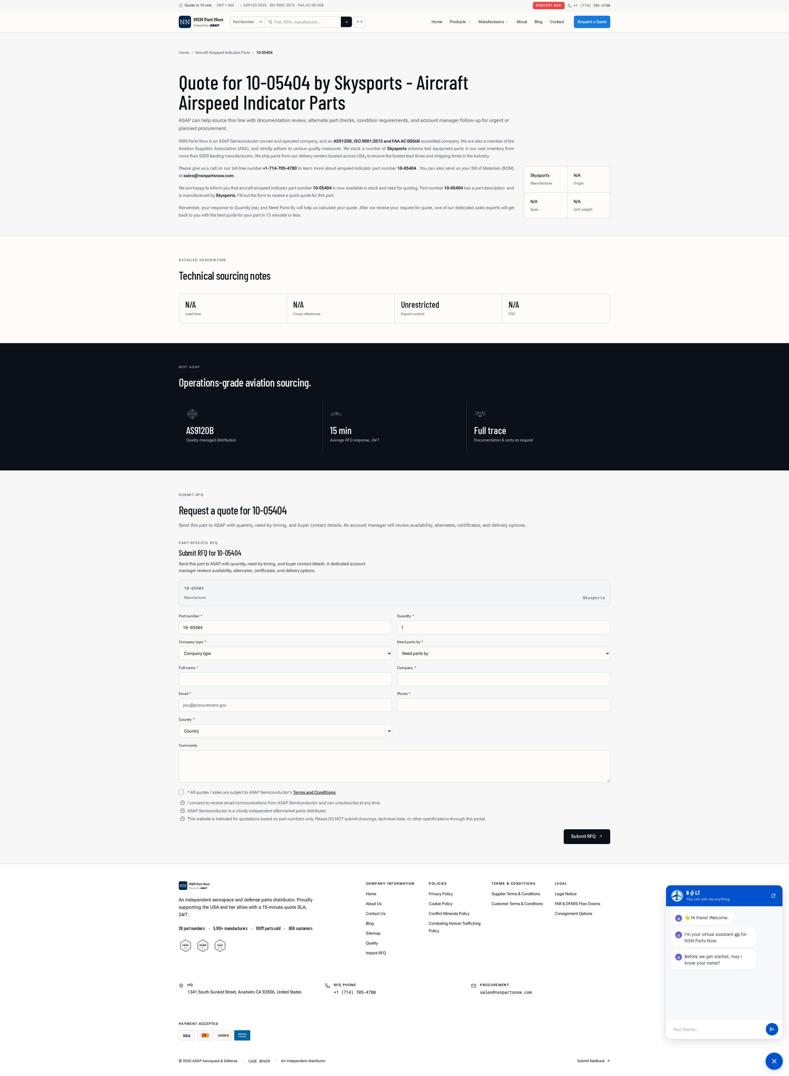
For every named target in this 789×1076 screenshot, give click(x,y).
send (772, 1029)
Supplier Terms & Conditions (516, 893)
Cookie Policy (440, 903)
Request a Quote (592, 21)
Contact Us (375, 913)
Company (406, 668)
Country (187, 719)
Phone (404, 694)
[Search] (346, 22)
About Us (374, 903)
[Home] (194, 885)
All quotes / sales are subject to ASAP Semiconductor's (261, 792)
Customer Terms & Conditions (517, 903)
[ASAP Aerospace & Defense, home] (201, 21)
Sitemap (373, 933)
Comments (188, 745)
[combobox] (303, 22)
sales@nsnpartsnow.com (506, 992)
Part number (190, 616)
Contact (557, 21)
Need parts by (410, 642)
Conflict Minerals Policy (449, 913)
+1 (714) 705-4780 (592, 5)
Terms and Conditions (314, 792)
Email (185, 694)
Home (436, 21)
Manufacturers (491, 21)
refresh (773, 895)
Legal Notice (566, 893)
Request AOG (549, 5)
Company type (192, 642)
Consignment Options (573, 913)
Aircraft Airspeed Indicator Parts (222, 52)
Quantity (405, 616)
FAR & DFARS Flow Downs (577, 903)
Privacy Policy (441, 893)
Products (458, 21)
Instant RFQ (376, 953)
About (522, 21)
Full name (188, 668)
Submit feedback (591, 1061)
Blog (538, 21)
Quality (372, 943)
